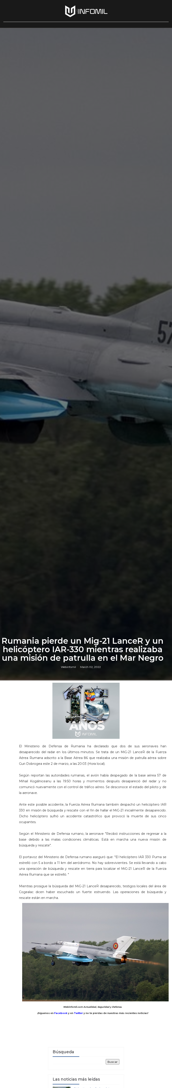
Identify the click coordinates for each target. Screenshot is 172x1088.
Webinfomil (68, 667)
